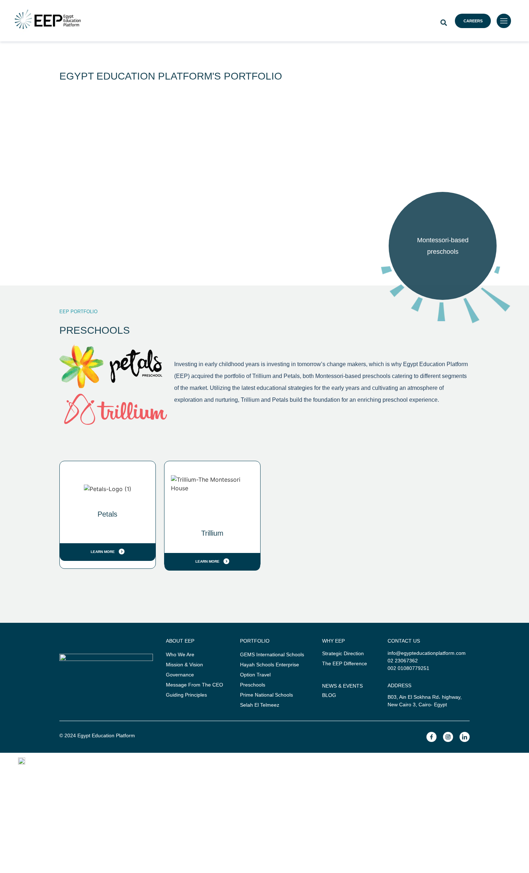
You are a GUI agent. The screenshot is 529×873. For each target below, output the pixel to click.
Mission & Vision (184, 664)
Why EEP (175, 776)
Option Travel (255, 675)
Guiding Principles (186, 695)
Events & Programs (405, 776)
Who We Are (180, 654)
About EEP (106, 776)
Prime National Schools (266, 695)
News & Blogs (310, 776)
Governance (180, 675)
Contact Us (264, 799)
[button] (443, 22)
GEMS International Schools (272, 654)
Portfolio (239, 776)
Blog (329, 695)
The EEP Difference (344, 663)
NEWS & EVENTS (342, 686)
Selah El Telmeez (259, 705)
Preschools (252, 685)
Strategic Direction (343, 653)
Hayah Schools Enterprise (269, 664)
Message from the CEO (194, 685)
